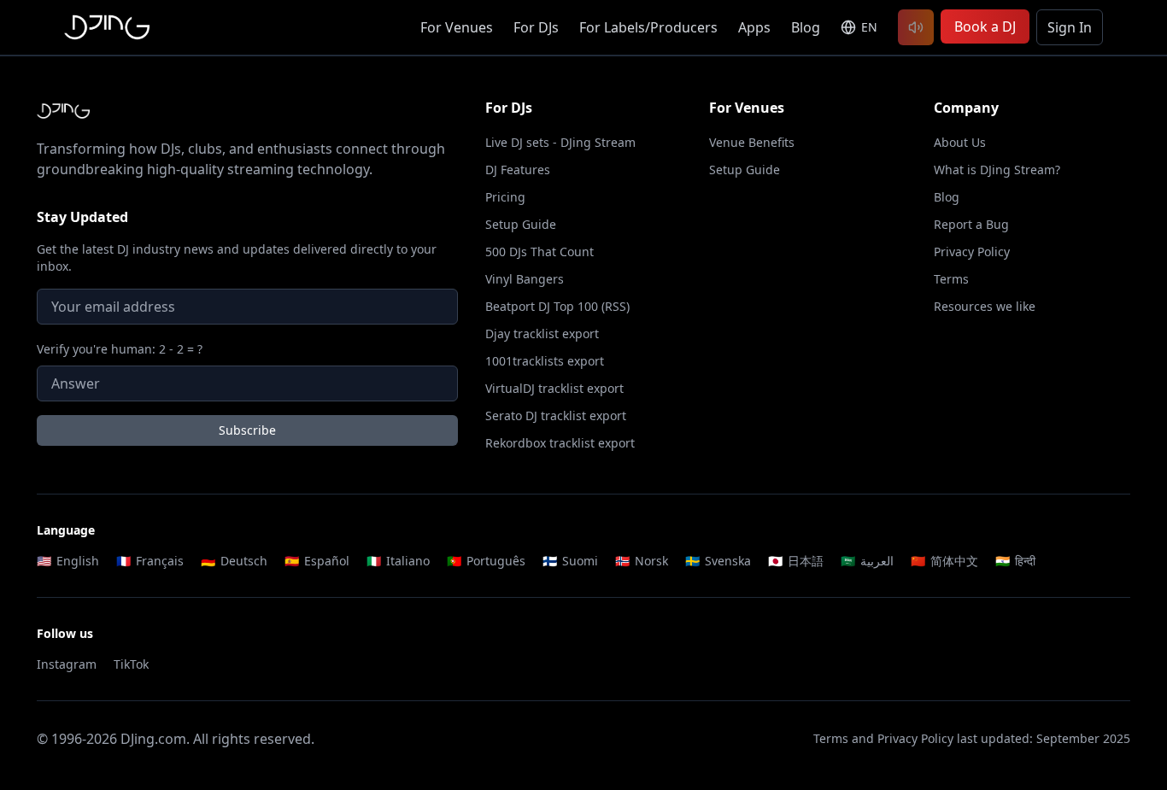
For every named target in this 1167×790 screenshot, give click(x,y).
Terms (951, 279)
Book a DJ (985, 26)
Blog (805, 27)
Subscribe (247, 430)
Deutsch (234, 561)
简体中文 (944, 561)
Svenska (718, 561)
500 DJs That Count (539, 251)
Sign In (1069, 27)
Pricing (505, 197)
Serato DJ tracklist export (555, 415)
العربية (867, 561)
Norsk (641, 561)
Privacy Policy (972, 251)
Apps (754, 27)
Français (150, 561)
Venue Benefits (752, 142)
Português (486, 561)
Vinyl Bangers (524, 279)
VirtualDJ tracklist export (554, 388)
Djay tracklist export (542, 333)
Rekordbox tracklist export (560, 443)
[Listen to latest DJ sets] (916, 27)
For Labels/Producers (648, 27)
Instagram (67, 664)
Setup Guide (520, 224)
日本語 (796, 561)
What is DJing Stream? (997, 169)
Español (316, 561)
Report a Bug (971, 224)
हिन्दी (1015, 561)
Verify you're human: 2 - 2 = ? (119, 349)
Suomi (570, 561)
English (68, 561)
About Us (960, 142)
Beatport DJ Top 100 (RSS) (557, 306)
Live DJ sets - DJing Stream (560, 142)
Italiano (398, 561)
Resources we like (984, 306)
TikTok (131, 664)
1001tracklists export (544, 361)
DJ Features (517, 169)
